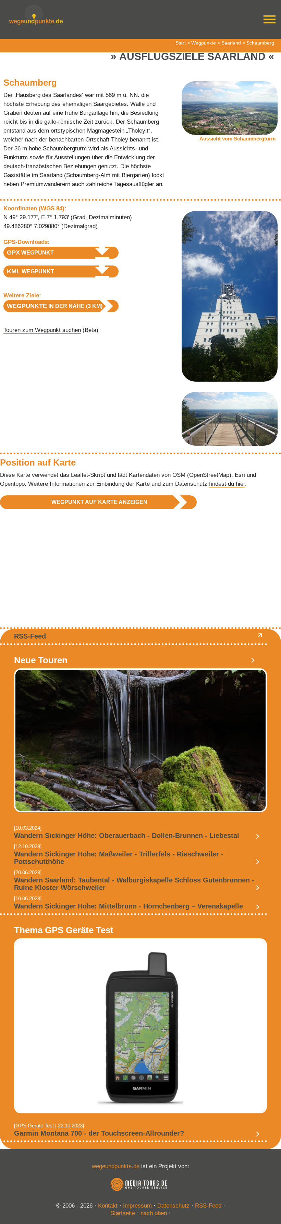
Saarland (231, 43)
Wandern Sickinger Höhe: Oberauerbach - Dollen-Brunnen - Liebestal (126, 835)
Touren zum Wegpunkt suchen (42, 330)
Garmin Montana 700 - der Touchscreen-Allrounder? (99, 1133)
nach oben (153, 1213)
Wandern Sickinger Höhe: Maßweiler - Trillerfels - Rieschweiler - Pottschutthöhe (118, 857)
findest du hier (227, 484)
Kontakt (108, 1205)
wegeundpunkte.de (115, 1166)
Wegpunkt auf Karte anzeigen (99, 502)
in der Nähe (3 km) (54, 305)
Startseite (122, 1213)
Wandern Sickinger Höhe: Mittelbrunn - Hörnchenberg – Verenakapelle (128, 906)
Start (180, 43)
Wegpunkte (203, 43)
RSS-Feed (30, 636)
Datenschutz (173, 1205)
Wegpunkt (30, 252)
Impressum (137, 1205)
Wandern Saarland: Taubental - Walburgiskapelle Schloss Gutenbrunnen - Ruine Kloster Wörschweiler (134, 883)
